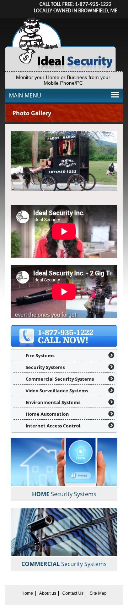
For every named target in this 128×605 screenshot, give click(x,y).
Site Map (98, 593)
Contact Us (73, 593)
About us (47, 593)
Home (27, 593)
